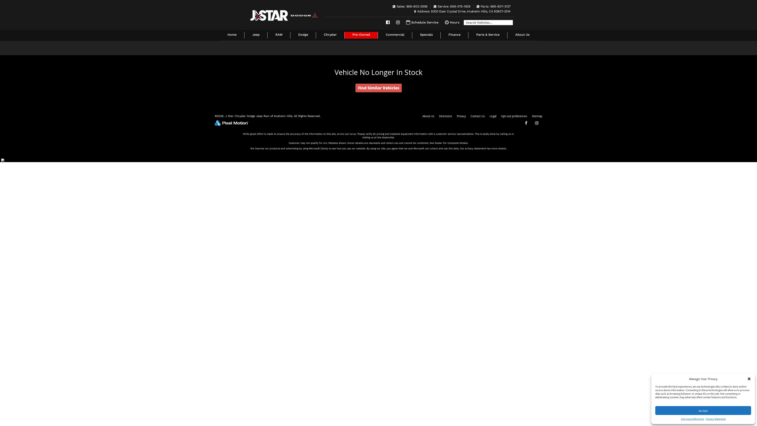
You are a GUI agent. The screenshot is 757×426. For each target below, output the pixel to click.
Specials (426, 34)
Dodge (303, 34)
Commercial (395, 34)
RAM (278, 34)
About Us (522, 34)
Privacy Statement (716, 419)
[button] (749, 379)
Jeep (256, 34)
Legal (492, 116)
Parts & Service (488, 34)
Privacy (461, 116)
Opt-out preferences (692, 419)
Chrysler (330, 34)
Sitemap (537, 116)
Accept (703, 411)
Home (232, 34)
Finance (454, 34)
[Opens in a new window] (388, 22)
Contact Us (478, 116)
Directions (445, 116)
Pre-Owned (361, 34)
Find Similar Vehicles (378, 88)
